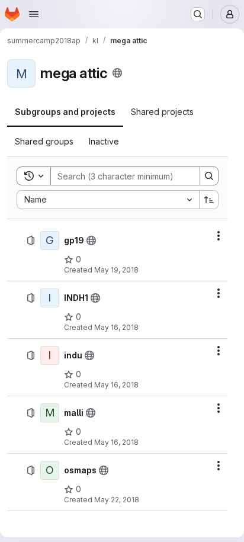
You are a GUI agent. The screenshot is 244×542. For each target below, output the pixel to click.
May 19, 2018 (116, 269)
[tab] (65, 112)
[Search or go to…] (198, 14)
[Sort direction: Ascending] (209, 199)
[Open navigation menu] (33, 14)
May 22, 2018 (116, 499)
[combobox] (108, 199)
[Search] (209, 175)
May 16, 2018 (116, 327)
